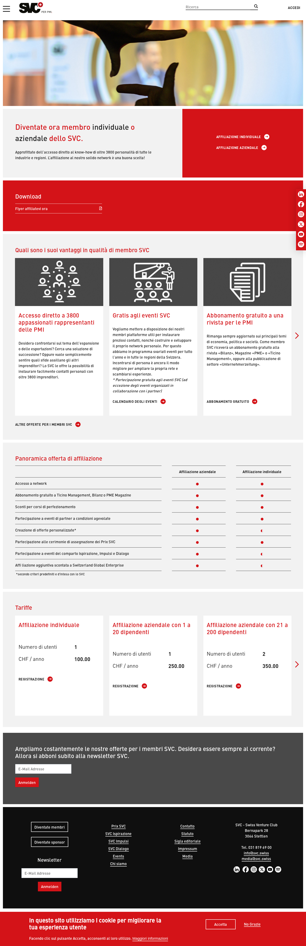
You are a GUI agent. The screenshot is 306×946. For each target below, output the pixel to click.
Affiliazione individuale (238, 136)
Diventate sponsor (49, 842)
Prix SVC (118, 826)
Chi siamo (118, 863)
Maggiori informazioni (150, 938)
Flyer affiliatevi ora (31, 208)
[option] (153, 58)
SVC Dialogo (118, 848)
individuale (110, 126)
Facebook (246, 869)
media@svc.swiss (256, 858)
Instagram (254, 869)
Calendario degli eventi (135, 401)
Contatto (187, 826)
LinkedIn (237, 869)
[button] (6, 9)
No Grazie (252, 924)
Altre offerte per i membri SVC (43, 424)
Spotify (278, 869)
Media (187, 856)
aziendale (31, 137)
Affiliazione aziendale (237, 147)
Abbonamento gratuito (228, 401)
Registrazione (32, 679)
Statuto (187, 833)
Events (118, 856)
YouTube (270, 869)
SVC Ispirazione (118, 833)
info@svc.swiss (256, 852)
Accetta (220, 924)
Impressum (187, 848)
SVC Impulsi (118, 841)
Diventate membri (49, 827)
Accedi (294, 7)
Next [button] (297, 335)
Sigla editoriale (187, 841)
